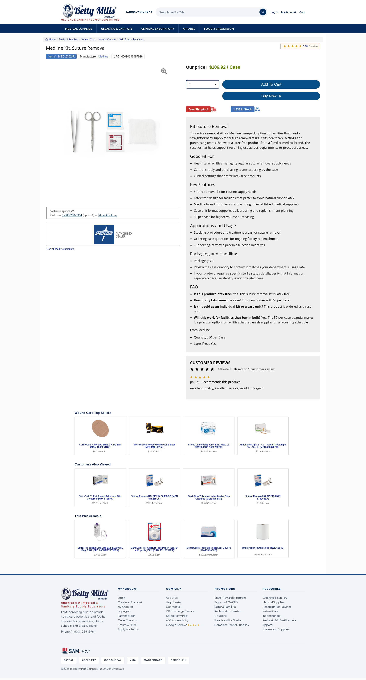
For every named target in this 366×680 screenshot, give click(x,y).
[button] (50, 132)
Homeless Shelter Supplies (231, 625)
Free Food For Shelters (229, 620)
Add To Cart (271, 84)
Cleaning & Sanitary (116, 28)
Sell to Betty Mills (176, 615)
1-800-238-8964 (139, 12)
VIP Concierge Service (180, 611)
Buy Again (124, 611)
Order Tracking (127, 620)
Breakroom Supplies (276, 629)
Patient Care (271, 611)
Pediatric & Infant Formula (279, 620)
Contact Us (173, 606)
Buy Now (269, 96)
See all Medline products (60, 248)
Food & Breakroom (219, 28)
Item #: (52, 56)
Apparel (189, 28)
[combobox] (202, 84)
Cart (302, 12)
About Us (172, 597)
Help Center (174, 602)
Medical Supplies (78, 28)
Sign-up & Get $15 (226, 602)
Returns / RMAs (127, 625)
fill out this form (107, 215)
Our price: (196, 67)
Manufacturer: (88, 56)
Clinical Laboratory (157, 28)
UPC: (116, 56)
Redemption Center (227, 611)
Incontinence (271, 615)
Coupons (220, 615)
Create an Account (130, 602)
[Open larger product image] (113, 132)
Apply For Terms (128, 629)
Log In (274, 12)
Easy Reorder (126, 615)
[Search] (262, 12)
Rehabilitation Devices (277, 606)
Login (121, 597)
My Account (288, 12)
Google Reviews (183, 625)
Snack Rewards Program (230, 597)
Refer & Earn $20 (225, 606)
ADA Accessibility (177, 620)
